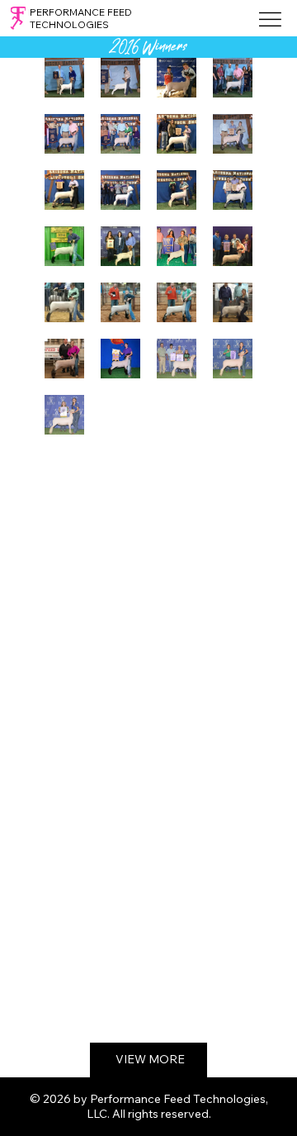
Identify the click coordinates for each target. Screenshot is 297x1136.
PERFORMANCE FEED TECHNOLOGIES (81, 18)
